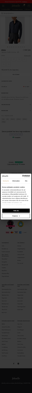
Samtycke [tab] (6, 181)
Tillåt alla (16, 210)
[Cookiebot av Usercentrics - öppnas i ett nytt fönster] (22, 176)
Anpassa (15, 216)
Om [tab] (26, 181)
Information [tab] (16, 181)
